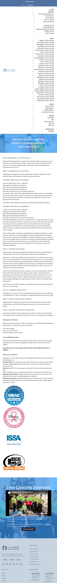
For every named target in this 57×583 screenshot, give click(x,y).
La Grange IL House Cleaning (46, 87)
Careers (51, 131)
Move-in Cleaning (49, 19)
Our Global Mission (49, 110)
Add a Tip (51, 123)
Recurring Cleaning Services (46, 14)
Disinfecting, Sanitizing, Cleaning (45, 29)
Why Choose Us (49, 108)
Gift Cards (51, 125)
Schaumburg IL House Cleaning (45, 98)
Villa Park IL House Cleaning (46, 71)
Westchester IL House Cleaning (45, 100)
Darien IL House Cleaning (47, 52)
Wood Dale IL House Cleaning (46, 81)
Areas (52, 38)
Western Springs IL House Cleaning (44, 89)
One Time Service (49, 16)
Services (51, 12)
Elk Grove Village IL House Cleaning (44, 91)
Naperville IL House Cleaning (46, 65)
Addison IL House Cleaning (46, 40)
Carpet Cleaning (49, 33)
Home (52, 10)
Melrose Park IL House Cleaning (45, 93)
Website (16, 167)
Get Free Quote (28, 529)
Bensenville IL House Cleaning (45, 42)
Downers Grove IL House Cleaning (44, 54)
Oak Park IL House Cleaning (46, 94)
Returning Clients (49, 121)
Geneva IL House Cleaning (47, 85)
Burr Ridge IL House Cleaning (46, 46)
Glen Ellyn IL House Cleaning (46, 56)
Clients (51, 116)
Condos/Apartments (48, 27)
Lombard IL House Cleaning (46, 63)
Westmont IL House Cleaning (46, 73)
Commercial (50, 129)
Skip (53, 119)
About (52, 104)
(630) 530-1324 (29, 1)
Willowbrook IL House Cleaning (45, 77)
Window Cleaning (49, 31)
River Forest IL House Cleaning (45, 96)
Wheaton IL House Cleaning (46, 75)
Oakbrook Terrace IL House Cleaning (44, 69)
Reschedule (51, 117)
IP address (18, 183)
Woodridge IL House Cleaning (46, 83)
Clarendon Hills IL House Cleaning (45, 50)
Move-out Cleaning (48, 21)
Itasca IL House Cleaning (47, 61)
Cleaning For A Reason (48, 112)
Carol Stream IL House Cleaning (45, 48)
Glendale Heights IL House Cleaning (44, 58)
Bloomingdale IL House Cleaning (45, 44)
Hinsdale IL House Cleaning (46, 60)
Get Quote (30, 5)
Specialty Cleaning (49, 25)
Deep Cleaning (50, 17)
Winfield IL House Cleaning (46, 79)
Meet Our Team (49, 106)
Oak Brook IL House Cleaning (46, 67)
